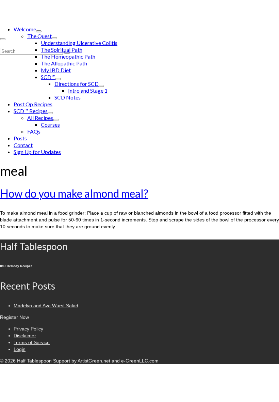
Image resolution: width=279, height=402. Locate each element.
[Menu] (2, 39)
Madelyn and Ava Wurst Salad (46, 305)
